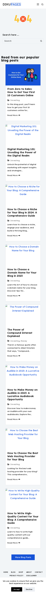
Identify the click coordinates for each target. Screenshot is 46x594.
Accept (17, 589)
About (29, 572)
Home (5, 572)
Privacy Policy (16, 576)
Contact (39, 572)
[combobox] (21, 40)
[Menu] (38, 4)
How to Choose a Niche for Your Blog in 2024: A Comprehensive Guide (22, 212)
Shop (21, 572)
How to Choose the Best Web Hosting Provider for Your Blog (22, 456)
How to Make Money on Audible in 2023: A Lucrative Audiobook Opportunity (22, 394)
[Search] (42, 4)
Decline (29, 589)
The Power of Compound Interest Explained (19, 333)
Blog (13, 572)
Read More (12, 115)
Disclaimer (31, 576)
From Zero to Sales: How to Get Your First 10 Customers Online (21, 92)
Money (24, 341)
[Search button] (41, 41)
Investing (15, 100)
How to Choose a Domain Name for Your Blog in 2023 (21, 272)
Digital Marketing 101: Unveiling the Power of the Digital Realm (21, 152)
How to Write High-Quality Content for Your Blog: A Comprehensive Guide (23, 518)
